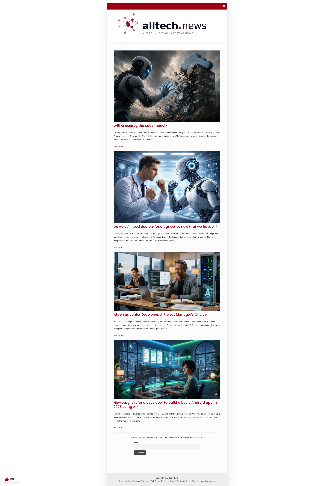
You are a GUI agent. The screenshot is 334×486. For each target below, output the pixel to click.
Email (136, 442)
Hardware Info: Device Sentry (179, 481)
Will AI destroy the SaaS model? (140, 126)
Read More (118, 146)
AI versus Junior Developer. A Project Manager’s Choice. (160, 315)
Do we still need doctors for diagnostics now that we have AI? (165, 227)
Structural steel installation (203, 481)
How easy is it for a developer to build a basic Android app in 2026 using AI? (165, 405)
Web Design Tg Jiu (158, 481)
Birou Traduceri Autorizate (139, 481)
